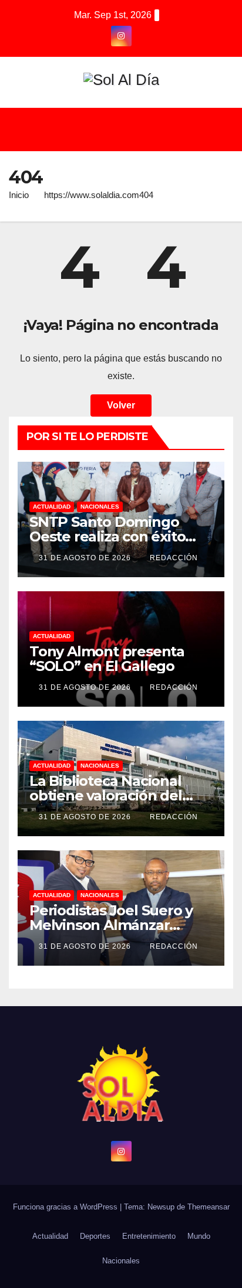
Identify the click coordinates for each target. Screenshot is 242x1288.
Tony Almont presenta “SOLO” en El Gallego (106, 658)
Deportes (95, 1236)
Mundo (198, 1236)
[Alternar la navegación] (129, 129)
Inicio (19, 195)
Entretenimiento (149, 1236)
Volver (121, 405)
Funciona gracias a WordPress (66, 1206)
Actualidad (51, 506)
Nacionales (99, 506)
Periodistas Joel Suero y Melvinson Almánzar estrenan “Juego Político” (117, 925)
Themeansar (208, 1206)
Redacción (174, 558)
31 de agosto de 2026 (86, 558)
